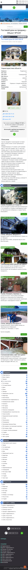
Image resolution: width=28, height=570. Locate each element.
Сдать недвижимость (8, 554)
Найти (25, 26)
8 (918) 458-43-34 (23, 1)
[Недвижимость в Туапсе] (1, 23)
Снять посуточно (6, 559)
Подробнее (23, 214)
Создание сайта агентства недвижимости (18, 568)
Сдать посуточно (6, 555)
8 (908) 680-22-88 (9, 116)
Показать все (23, 368)
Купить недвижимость (8, 547)
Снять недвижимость (8, 557)
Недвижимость (6, 546)
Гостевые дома (7, 23)
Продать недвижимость (8, 552)
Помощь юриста (6, 551)
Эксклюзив (5, 562)
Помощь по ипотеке (7, 549)
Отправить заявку (15, 108)
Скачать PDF (7, 119)
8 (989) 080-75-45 (23, 3)
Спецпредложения (7, 560)
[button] (14, 52)
